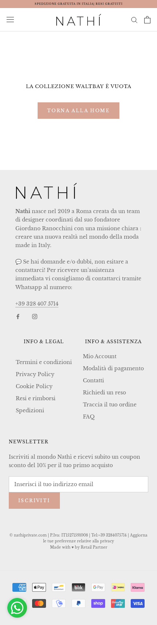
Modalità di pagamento (113, 368)
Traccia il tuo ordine (110, 404)
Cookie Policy (34, 386)
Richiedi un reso (104, 392)
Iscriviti (34, 500)
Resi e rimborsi (35, 398)
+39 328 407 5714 (36, 303)
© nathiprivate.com (28, 535)
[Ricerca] (134, 19)
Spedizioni (30, 410)
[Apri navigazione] (10, 20)
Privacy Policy (35, 374)
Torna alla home (78, 110)
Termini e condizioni (44, 362)
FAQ (89, 416)
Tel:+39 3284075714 (109, 535)
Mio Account (99, 356)
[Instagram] (34, 316)
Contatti (93, 380)
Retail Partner (94, 547)
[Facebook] (17, 316)
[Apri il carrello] (147, 19)
